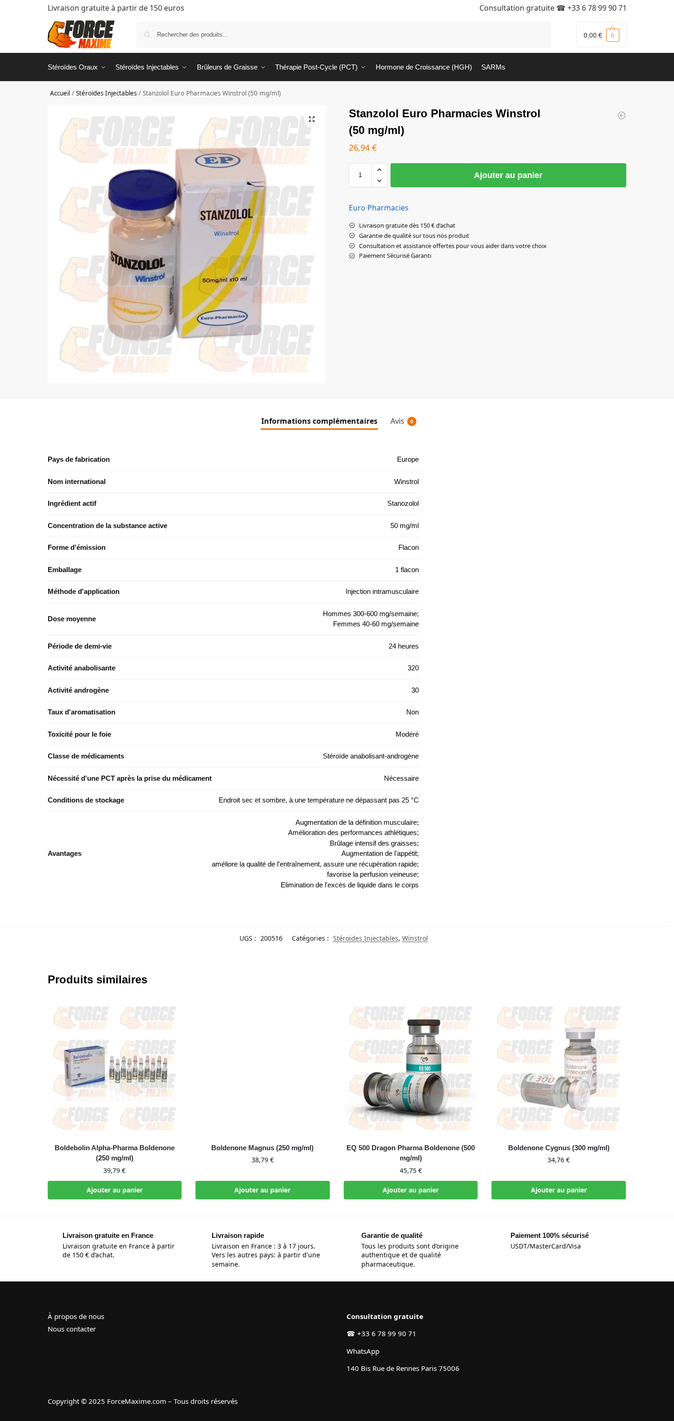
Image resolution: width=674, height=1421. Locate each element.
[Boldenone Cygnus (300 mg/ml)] (558, 1068)
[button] (601, 34)
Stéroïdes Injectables (106, 93)
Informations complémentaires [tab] (319, 421)
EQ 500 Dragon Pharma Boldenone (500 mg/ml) (410, 1153)
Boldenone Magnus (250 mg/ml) (262, 1148)
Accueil (60, 93)
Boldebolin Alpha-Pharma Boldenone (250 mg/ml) (115, 1153)
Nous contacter (72, 1328)
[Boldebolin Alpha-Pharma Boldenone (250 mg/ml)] (115, 1068)
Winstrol (415, 938)
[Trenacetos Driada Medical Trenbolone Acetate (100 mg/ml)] (621, 115)
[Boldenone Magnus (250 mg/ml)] (262, 1068)
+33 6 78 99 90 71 (597, 8)
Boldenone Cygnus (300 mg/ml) (559, 1148)
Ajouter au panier (508, 175)
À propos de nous (76, 1316)
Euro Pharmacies (379, 208)
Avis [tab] (402, 421)
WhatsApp (362, 1351)
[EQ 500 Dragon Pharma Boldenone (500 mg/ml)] (411, 1068)
